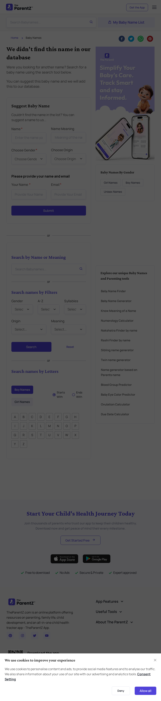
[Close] (124, 285)
